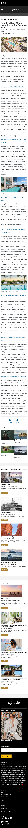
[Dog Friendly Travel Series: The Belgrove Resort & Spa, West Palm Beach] (11, 671)
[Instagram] (3, 3)
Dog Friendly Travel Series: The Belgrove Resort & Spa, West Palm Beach (13, 678)
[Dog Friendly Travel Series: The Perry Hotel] (11, 645)
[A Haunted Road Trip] (11, 504)
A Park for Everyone (5, 453)
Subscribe (6, 756)
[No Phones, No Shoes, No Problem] (20, 434)
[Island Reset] (11, 591)
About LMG (3, 805)
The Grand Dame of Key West (6, 441)
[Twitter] (5, 3)
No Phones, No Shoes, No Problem (20, 440)
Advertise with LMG (5, 811)
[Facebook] (1, 3)
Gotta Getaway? (5, 484)
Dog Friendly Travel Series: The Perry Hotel (14, 652)
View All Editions (6, 740)
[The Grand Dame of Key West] (7, 435)
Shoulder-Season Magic (8, 537)
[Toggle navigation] (2, 9)
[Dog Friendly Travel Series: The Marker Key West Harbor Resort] (11, 618)
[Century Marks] (20, 450)
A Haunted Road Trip (7, 512)
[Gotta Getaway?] (11, 478)
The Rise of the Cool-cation (9, 562)
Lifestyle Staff (11, 33)
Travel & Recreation (9, 19)
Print (10, 422)
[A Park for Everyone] (7, 449)
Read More (4, 493)
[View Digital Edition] (11, 726)
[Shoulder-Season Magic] (11, 530)
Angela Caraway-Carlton (14, 600)
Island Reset (4, 598)
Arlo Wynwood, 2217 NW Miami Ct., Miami (13, 87)
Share (17, 422)
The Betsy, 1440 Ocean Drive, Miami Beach (13, 376)
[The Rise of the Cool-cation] (11, 555)
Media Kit (3, 800)
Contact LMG (4, 808)
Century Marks (17, 456)
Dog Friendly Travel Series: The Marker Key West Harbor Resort (14, 626)
